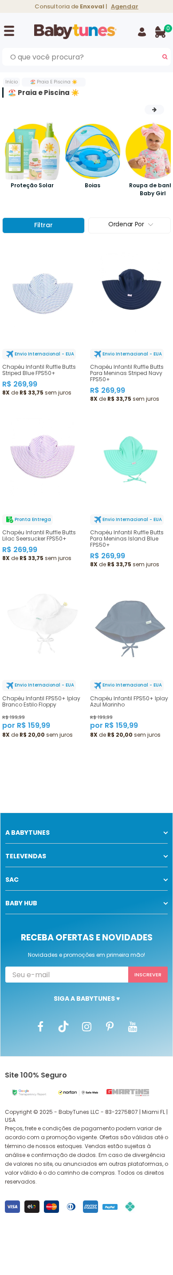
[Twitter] (63, 1026)
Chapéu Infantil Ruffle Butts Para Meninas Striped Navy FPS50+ (127, 373)
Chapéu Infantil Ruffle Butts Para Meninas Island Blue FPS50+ (127, 538)
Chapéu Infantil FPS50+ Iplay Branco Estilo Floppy (41, 701)
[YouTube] (133, 1026)
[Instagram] (86, 1026)
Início (11, 82)
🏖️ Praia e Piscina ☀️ (53, 82)
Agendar (124, 6)
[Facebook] (40, 1026)
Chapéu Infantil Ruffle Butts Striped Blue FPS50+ (39, 370)
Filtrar (43, 225)
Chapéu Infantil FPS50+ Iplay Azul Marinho (129, 701)
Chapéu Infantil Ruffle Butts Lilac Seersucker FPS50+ (39, 535)
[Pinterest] (109, 1026)
